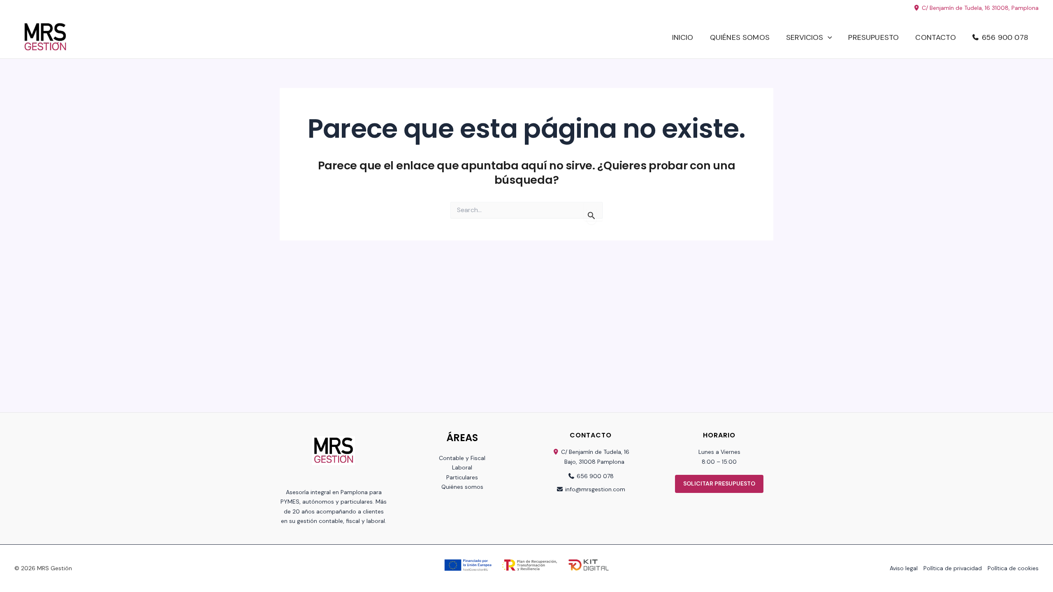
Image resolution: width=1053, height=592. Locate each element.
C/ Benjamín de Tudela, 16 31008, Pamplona (979, 8)
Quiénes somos (740, 37)
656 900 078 (1005, 37)
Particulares (462, 477)
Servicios (804, 37)
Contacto (935, 37)
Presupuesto (873, 37)
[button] (827, 38)
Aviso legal (904, 568)
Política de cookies (1013, 568)
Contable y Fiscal (462, 458)
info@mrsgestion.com (595, 489)
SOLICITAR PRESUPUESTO (719, 483)
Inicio (682, 37)
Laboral (462, 467)
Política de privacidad (952, 568)
